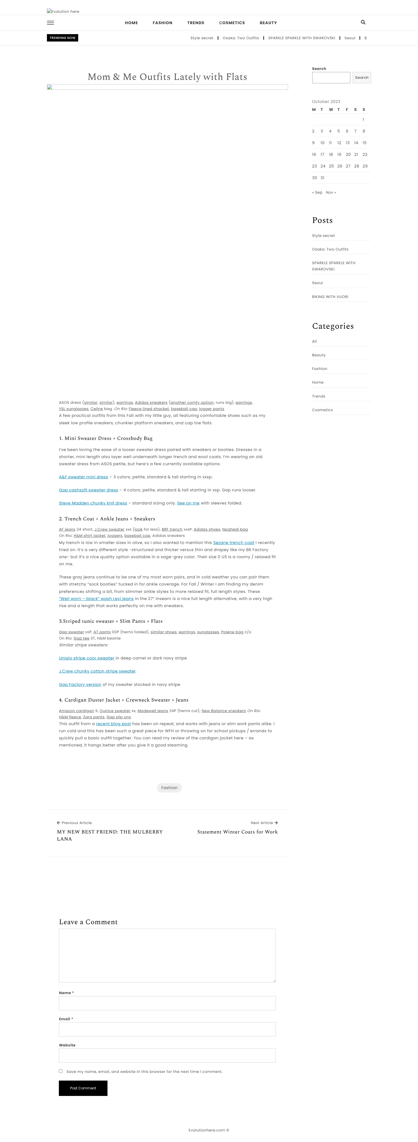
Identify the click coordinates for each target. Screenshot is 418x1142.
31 (322, 178)
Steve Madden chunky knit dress (93, 503)
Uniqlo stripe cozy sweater (86, 658)
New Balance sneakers (224, 710)
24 (323, 166)
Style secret (190, 38)
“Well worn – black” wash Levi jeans (96, 598)
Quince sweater (115, 710)
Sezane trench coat (233, 542)
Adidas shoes (207, 529)
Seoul (338, 38)
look (138, 529)
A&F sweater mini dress (83, 477)
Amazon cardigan (76, 710)
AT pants (102, 632)
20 (348, 154)
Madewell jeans (153, 710)
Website (67, 1045)
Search (319, 68)
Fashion (162, 23)
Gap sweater (71, 632)
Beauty (268, 23)
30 (314, 178)
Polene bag (232, 632)
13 (348, 143)
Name (66, 993)
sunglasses (208, 632)
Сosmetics (232, 23)
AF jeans (67, 529)
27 (348, 166)
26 (339, 166)
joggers (114, 535)
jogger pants (211, 408)
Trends (195, 23)
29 (365, 166)
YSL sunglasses (73, 408)
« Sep (317, 192)
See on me (188, 503)
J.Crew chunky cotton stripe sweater (97, 671)
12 (339, 143)
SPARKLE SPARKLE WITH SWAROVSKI (290, 38)
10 (322, 143)
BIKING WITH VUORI (330, 296)
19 (339, 154)
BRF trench (172, 529)
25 (331, 166)
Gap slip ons (119, 717)
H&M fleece (70, 717)
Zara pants (93, 717)
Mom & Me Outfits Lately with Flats (167, 77)
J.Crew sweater (110, 529)
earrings (125, 402)
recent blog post (113, 724)
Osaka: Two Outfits (229, 38)
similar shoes (164, 632)
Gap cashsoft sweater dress (88, 490)
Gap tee (82, 638)
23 (314, 166)
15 (365, 143)
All (314, 341)
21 (356, 154)
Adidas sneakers (151, 402)
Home (131, 23)
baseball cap (184, 408)
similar (91, 402)
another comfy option (192, 402)
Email (66, 1019)
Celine (96, 408)
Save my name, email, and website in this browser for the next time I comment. (144, 1071)
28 (356, 166)
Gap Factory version (80, 684)
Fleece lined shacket (149, 408)
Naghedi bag (235, 529)
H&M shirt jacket (89, 535)
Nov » (331, 192)
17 (322, 154)
